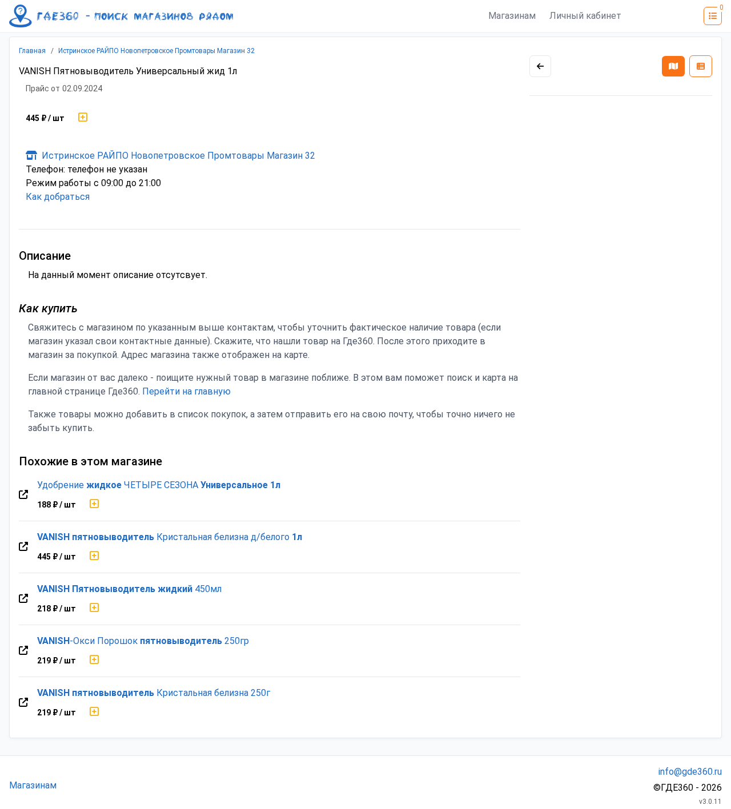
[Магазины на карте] (673, 66)
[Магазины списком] (700, 66)
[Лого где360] (121, 16)
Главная (32, 51)
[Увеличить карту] (540, 66)
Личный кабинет (585, 15)
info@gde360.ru (690, 771)
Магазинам (512, 15)
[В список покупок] (82, 118)
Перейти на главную (186, 391)
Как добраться (58, 196)
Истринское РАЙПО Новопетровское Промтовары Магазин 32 (156, 51)
